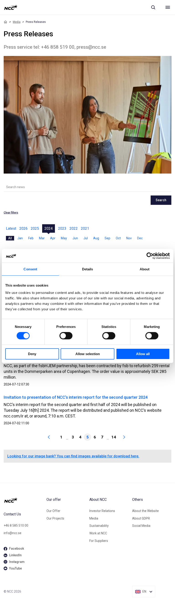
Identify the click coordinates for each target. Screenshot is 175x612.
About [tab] (145, 269)
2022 (73, 228)
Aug (96, 238)
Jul (85, 238)
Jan (20, 238)
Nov (129, 238)
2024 (48, 228)
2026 (23, 228)
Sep (107, 238)
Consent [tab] (30, 269)
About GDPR (141, 518)
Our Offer (53, 511)
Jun (75, 238)
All (10, 238)
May (64, 238)
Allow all (143, 354)
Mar (42, 238)
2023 (62, 228)
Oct (118, 238)
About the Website (145, 511)
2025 (35, 228)
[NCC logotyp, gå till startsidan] (11, 7)
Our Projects (55, 518)
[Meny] (167, 7)
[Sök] (153, 7)
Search (161, 200)
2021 (85, 228)
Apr (52, 238)
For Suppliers (98, 541)
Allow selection (87, 354)
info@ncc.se (12, 533)
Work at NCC (98, 533)
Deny (32, 354)
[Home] (5, 22)
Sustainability (99, 526)
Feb (30, 238)
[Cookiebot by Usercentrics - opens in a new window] (150, 255)
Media (17, 22)
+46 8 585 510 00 (16, 525)
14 (113, 437)
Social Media (141, 526)
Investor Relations (102, 511)
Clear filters (11, 212)
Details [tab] (87, 269)
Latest (11, 228)
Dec (140, 238)
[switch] (65, 335)
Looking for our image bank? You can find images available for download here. (73, 456)
